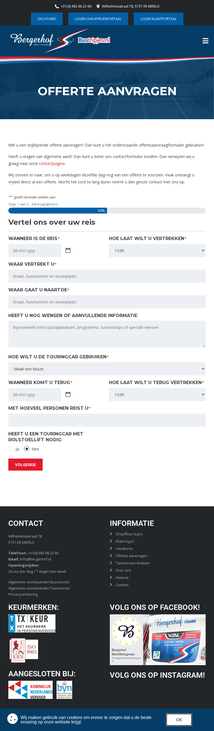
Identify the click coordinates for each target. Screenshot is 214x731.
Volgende (25, 464)
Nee (35, 449)
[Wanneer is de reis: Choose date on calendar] (68, 250)
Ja (17, 449)
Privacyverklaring (23, 594)
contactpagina (52, 163)
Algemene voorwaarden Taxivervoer (39, 588)
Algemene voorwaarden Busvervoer (39, 581)
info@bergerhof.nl (35, 559)
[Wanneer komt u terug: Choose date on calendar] (68, 394)
